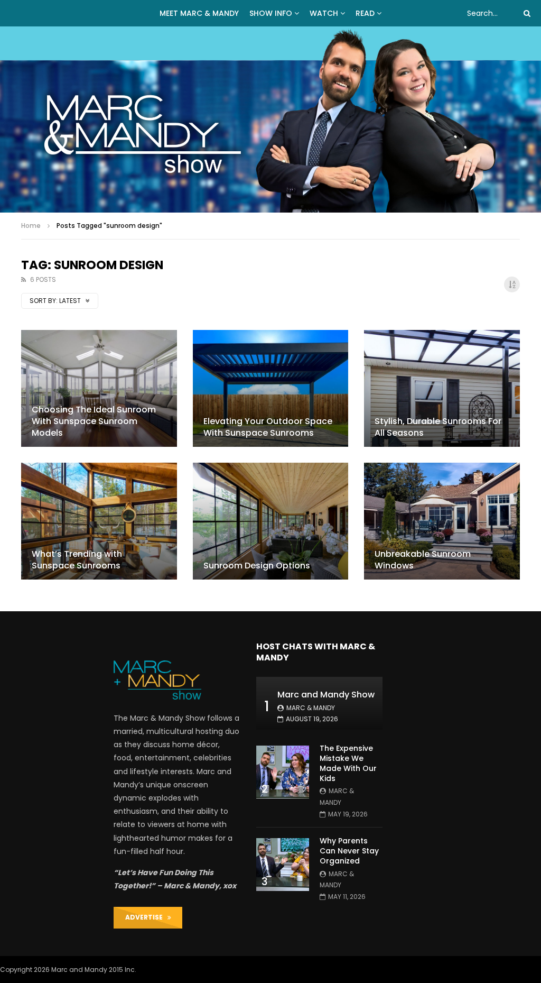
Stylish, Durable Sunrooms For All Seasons (438, 427)
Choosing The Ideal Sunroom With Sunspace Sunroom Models (94, 420)
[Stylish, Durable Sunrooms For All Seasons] (442, 388)
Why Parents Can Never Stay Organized (349, 850)
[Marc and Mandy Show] (270, 119)
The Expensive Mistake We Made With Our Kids (348, 763)
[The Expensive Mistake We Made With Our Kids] (282, 772)
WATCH (324, 13)
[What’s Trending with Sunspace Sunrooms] (99, 521)
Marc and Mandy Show (326, 694)
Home (31, 225)
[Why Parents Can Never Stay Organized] (282, 864)
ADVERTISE (146, 917)
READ (365, 13)
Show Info (270, 13)
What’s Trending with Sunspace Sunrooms (77, 560)
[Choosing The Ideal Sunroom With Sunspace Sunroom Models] (99, 388)
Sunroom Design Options (256, 565)
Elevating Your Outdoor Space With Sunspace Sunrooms (267, 427)
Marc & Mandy (310, 707)
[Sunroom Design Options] (271, 521)
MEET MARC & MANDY (199, 13)
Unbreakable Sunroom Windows (423, 560)
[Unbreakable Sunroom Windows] (442, 521)
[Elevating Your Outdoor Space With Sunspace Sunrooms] (271, 388)
